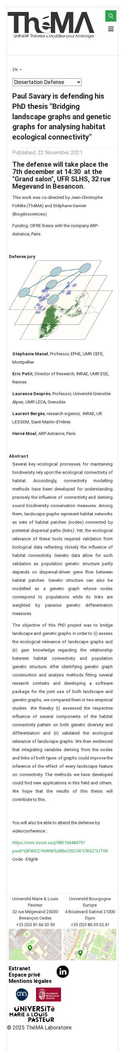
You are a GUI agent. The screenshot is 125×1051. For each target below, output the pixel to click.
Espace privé (24, 975)
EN (16, 69)
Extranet (19, 968)
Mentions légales (30, 981)
